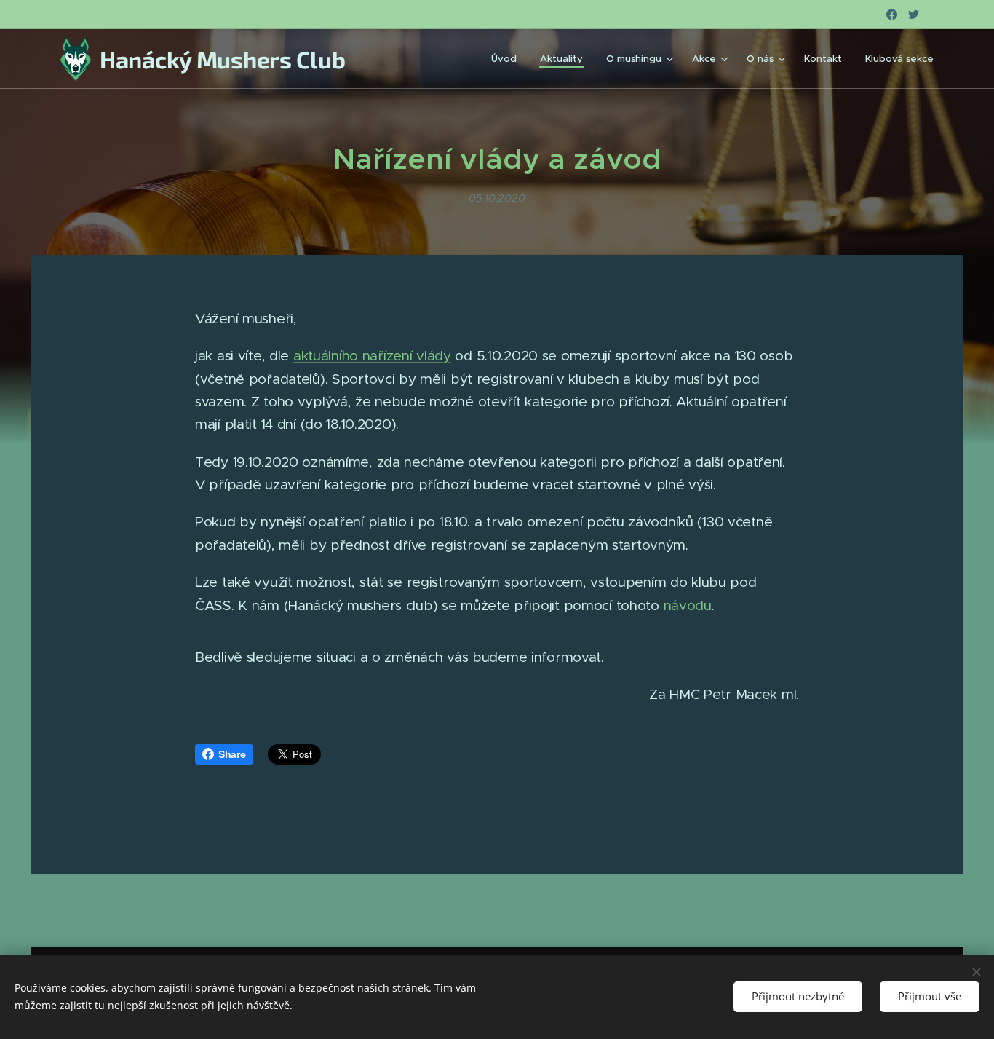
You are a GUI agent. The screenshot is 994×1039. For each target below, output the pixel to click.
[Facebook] (892, 14)
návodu (688, 605)
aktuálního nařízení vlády (372, 355)
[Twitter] (913, 14)
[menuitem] (508, 59)
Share (232, 754)
